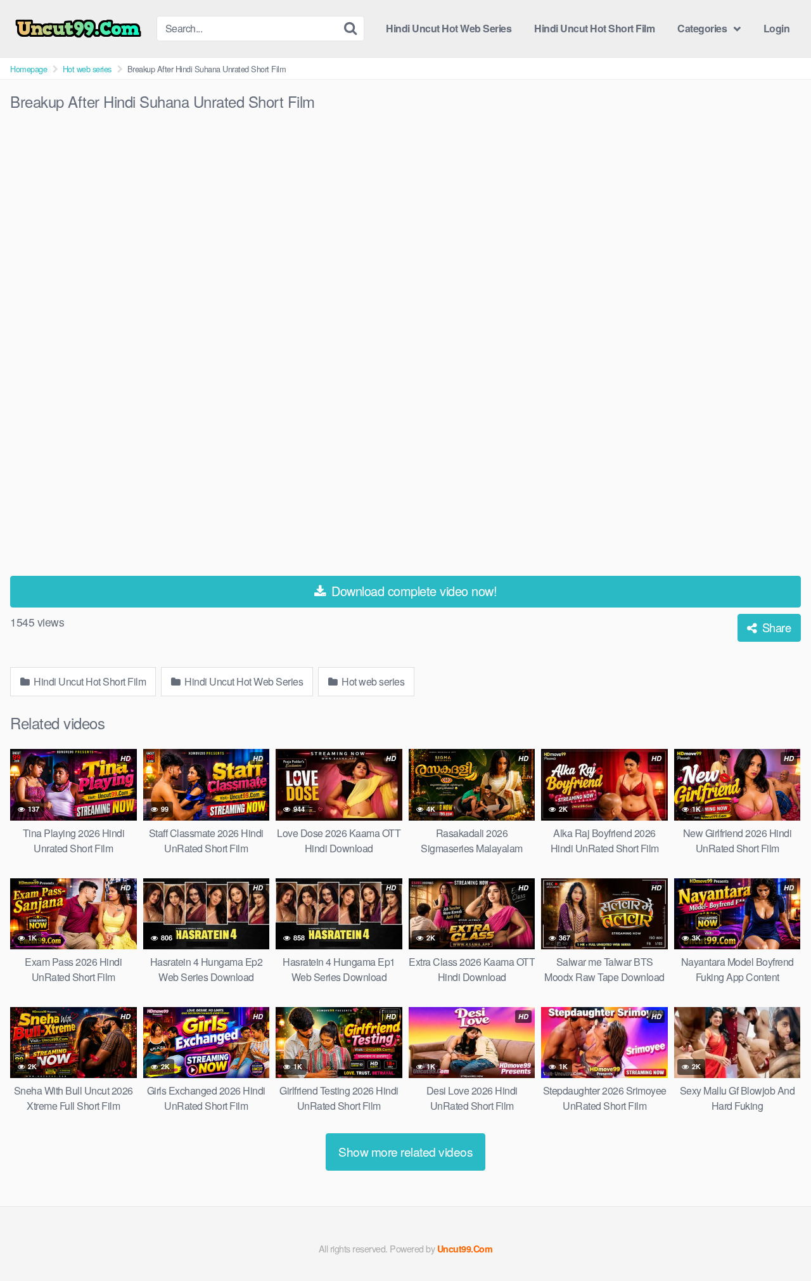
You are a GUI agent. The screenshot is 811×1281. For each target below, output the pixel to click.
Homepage (28, 69)
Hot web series (87, 69)
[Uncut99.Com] (78, 29)
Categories (702, 28)
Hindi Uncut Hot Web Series (448, 28)
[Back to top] (776, 1240)
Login (776, 28)
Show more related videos (405, 1151)
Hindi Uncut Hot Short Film (594, 28)
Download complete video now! (412, 591)
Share (775, 627)
